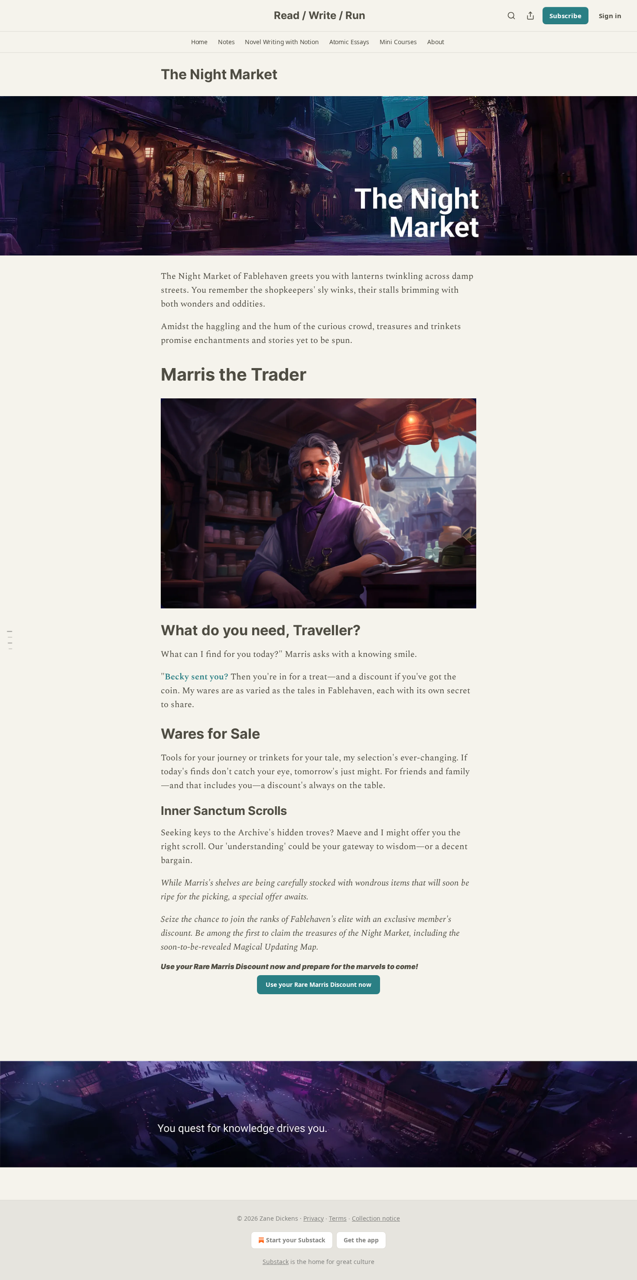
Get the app (361, 1240)
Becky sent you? (196, 676)
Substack (276, 1261)
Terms (338, 1218)
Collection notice (376, 1218)
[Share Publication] (530, 15)
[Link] (149, 374)
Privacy (313, 1218)
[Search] (511, 15)
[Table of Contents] (9, 640)
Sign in (610, 15)
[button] (199, 42)
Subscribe (565, 15)
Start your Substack (295, 1240)
